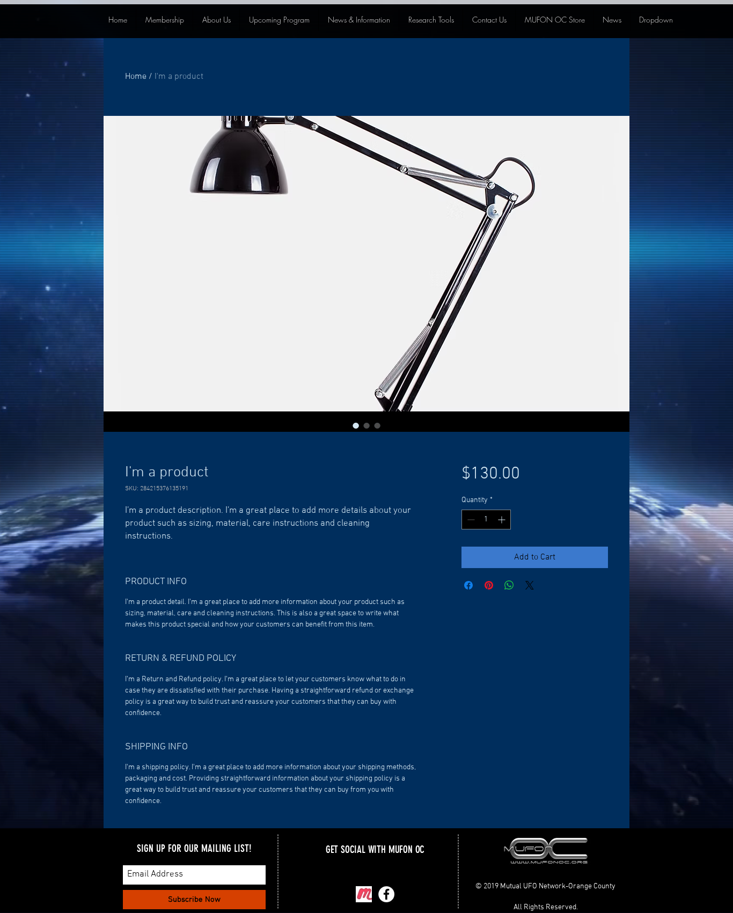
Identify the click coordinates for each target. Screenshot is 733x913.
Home (135, 76)
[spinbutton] (486, 519)
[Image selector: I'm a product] (355, 425)
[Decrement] (470, 519)
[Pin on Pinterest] (488, 585)
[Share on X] (529, 585)
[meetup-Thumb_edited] (364, 894)
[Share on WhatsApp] (509, 585)
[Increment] (502, 519)
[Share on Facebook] (468, 585)
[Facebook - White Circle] (386, 894)
